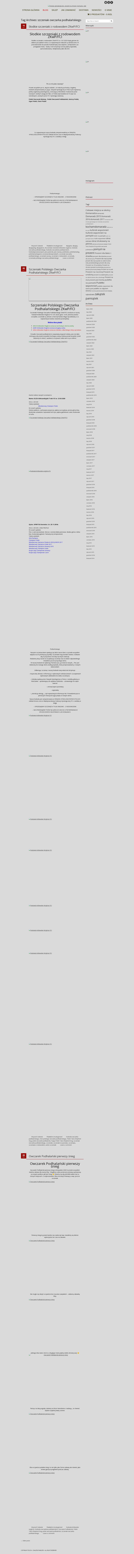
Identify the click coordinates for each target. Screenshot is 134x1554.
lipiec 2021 (89, 358)
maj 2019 (89, 404)
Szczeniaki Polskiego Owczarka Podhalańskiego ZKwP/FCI (47, 270)
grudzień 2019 (90, 389)
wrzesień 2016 (90, 494)
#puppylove (40, 248)
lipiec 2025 (89, 318)
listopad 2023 (90, 330)
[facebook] (111, 2)
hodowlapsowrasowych (36, 252)
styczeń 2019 (90, 417)
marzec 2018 (90, 438)
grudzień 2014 (90, 555)
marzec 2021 (90, 361)
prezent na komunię (97, 267)
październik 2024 (91, 321)
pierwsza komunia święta (99, 244)
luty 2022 (89, 352)
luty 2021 (89, 364)
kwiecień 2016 (90, 509)
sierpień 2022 (90, 343)
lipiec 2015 (89, 537)
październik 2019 (91, 395)
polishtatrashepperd (35, 254)
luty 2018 (89, 441)
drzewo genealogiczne (91, 222)
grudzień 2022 (90, 337)
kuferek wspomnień (99, 230)
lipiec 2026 (89, 309)
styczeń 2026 (90, 315)
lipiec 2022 (89, 346)
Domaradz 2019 (109, 219)
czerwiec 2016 (90, 503)
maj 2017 (89, 469)
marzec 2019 (90, 410)
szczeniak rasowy (45, 256)
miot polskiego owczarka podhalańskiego (53, 1139)
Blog (45, 10)
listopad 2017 (90, 450)
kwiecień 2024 (90, 324)
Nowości (96, 10)
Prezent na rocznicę (94, 272)
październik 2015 (91, 527)
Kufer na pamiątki (99, 236)
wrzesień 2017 (90, 457)
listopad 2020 (90, 374)
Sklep (55, 10)
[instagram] (108, 2)
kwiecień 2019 (90, 407)
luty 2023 (89, 333)
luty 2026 (89, 312)
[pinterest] (105, 2)
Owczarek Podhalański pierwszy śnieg (52, 1156)
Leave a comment (68, 258)
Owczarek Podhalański (65, 1529)
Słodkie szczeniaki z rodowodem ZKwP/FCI (54, 26)
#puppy (75, 246)
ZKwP (48, 90)
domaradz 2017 (97, 219)
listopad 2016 (90, 487)
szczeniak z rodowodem (59, 256)
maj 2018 (89, 435)
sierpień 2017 (90, 460)
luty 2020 (89, 383)
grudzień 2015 (90, 521)
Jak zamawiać (68, 10)
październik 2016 (91, 490)
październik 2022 (91, 340)
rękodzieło (90, 294)
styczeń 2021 (90, 367)
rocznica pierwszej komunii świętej (101, 291)
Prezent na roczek (107, 269)
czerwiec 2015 (90, 540)
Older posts (25, 1541)
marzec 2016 (90, 512)
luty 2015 (89, 549)
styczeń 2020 (90, 386)
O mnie (108, 10)
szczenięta (72, 1143)
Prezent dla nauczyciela (103, 259)
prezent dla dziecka (99, 256)
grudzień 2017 (90, 447)
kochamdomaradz (96, 226)
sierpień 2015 (90, 534)
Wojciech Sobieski (37, 246)
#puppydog (32, 248)
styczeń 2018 (90, 444)
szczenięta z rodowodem (37, 1145)
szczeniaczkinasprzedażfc (50, 254)
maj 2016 (89, 506)
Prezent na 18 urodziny (94, 265)
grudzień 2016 (90, 484)
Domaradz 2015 (93, 216)
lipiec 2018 (89, 432)
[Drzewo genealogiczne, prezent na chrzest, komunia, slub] (67, 6)
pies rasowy (58, 252)
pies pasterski (49, 252)
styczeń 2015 (90, 552)
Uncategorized (57, 246)
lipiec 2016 (89, 500)
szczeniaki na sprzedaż (60, 1143)
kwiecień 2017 (90, 472)
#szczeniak (48, 248)
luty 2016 (89, 515)
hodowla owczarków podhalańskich (57, 250)
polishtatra (65, 252)
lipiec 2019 (89, 398)
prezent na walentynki (101, 275)
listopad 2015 (90, 524)
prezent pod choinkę (96, 280)
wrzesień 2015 (90, 530)
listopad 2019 (90, 392)
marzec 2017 (90, 475)
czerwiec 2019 (90, 401)
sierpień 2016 (90, 497)
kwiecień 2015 (90, 546)
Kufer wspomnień (100, 238)
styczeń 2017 (90, 481)
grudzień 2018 (90, 420)
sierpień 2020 (90, 380)
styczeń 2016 (90, 518)
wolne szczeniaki (51, 1145)
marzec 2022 (90, 349)
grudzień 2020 (90, 370)
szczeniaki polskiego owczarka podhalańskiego (44, 258)
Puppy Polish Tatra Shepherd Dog (62, 1141)
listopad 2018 (90, 423)
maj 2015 (89, 543)
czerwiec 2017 (90, 466)
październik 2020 (91, 377)
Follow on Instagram (101, 191)
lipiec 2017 (89, 463)
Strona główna (30, 10)
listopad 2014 (90, 558)
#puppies (69, 246)
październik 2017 (91, 454)
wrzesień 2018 (90, 429)
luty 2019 (89, 413)
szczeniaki (71, 256)
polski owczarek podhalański (41, 1141)
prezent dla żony (104, 263)
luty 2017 (89, 478)
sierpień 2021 (90, 355)
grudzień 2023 (90, 327)
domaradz (100, 213)
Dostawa (83, 10)
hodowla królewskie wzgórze (62, 248)
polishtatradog (74, 252)
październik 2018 (91, 426)
